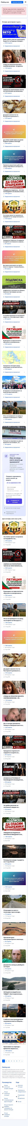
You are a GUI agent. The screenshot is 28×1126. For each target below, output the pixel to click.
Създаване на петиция (15, 501)
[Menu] (25, 2)
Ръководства (7, 1082)
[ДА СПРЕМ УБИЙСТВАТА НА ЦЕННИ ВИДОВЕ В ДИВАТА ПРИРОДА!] (14, 136)
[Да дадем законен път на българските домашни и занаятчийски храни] (14, 111)
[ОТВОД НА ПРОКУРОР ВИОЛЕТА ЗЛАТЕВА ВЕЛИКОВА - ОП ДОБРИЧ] (14, 61)
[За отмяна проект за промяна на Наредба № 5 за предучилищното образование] (14, 211)
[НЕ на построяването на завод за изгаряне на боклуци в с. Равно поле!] (14, 412)
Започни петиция (17, 2)
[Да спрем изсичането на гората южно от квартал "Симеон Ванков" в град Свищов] (14, 262)
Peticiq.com (5, 2)
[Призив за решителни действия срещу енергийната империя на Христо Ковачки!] (14, 161)
